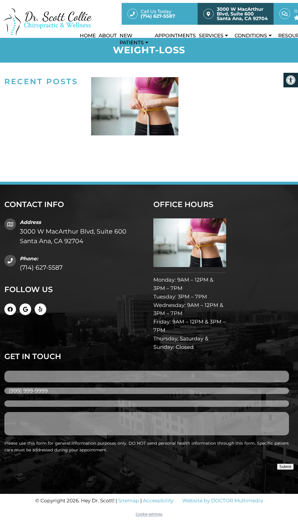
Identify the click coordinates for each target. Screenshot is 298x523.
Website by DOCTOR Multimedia (222, 500)
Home (88, 35)
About (108, 35)
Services (211, 35)
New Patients (132, 39)
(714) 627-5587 (41, 267)
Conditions (251, 35)
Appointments (175, 35)
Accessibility (158, 500)
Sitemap (128, 500)
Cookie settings (149, 514)
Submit (285, 466)
